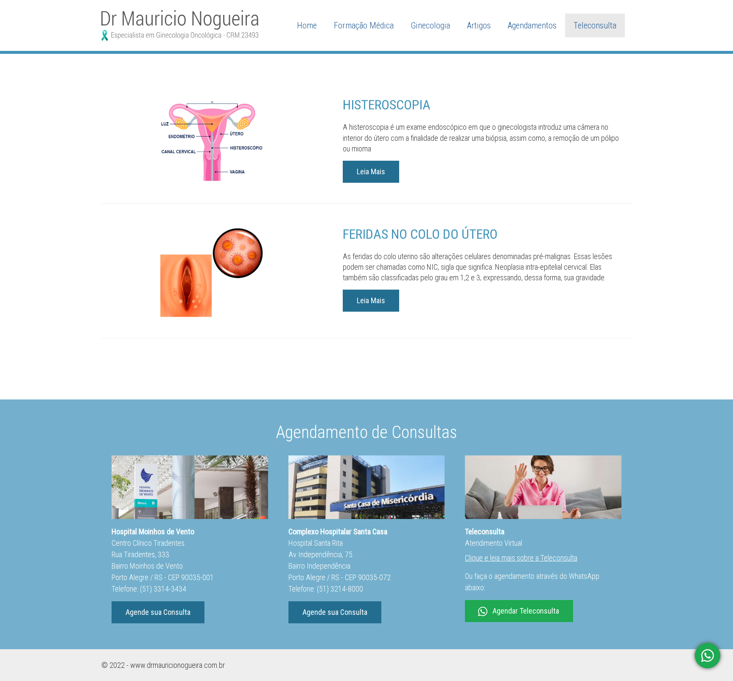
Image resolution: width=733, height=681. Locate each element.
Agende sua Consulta (158, 612)
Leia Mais (371, 171)
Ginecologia (430, 25)
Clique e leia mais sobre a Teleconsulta (521, 557)
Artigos (479, 25)
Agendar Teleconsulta (525, 610)
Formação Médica (364, 25)
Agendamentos (532, 25)
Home (307, 25)
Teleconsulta (595, 25)
